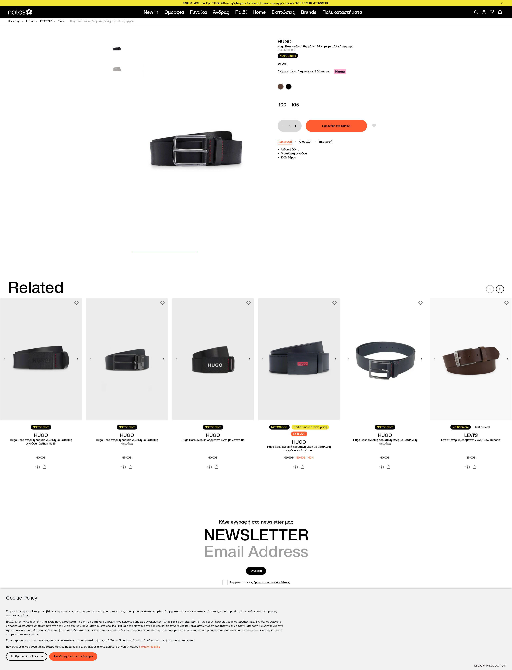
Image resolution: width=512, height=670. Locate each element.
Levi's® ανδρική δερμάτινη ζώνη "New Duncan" (471, 440)
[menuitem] (152, 12)
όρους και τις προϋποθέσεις (272, 582)
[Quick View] (37, 467)
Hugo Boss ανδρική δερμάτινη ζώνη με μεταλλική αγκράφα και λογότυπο (299, 448)
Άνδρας (30, 21)
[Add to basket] (44, 467)
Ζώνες (61, 21)
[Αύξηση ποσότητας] (295, 126)
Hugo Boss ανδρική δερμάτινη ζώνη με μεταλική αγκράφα (127, 441)
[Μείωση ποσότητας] (284, 126)
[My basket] (500, 11)
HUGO (285, 42)
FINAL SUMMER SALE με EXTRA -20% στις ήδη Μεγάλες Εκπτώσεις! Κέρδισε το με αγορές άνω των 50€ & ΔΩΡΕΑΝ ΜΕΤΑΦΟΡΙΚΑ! (256, 3)
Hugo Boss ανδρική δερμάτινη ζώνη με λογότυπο (213, 440)
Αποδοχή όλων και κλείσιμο (73, 656)
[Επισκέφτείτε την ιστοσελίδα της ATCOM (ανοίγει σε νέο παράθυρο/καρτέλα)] (490, 665)
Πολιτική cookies (149, 646)
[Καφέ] (281, 87)
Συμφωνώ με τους (260, 582)
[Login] (484, 11)
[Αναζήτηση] (476, 12)
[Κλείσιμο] (501, 3)
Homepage (14, 21)
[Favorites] (492, 11)
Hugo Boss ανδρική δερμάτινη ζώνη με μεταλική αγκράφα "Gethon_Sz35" (41, 441)
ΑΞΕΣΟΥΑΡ (46, 21)
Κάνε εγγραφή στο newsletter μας (256, 522)
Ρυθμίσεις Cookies (24, 656)
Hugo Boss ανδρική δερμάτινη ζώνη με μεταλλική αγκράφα (385, 441)
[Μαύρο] (289, 87)
